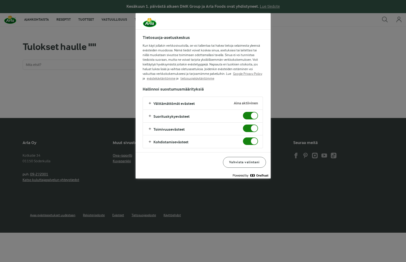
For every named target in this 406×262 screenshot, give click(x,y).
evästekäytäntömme (161, 78)
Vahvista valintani (244, 162)
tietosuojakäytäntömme (197, 78)
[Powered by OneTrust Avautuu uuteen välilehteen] (250, 175)
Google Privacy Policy (247, 74)
